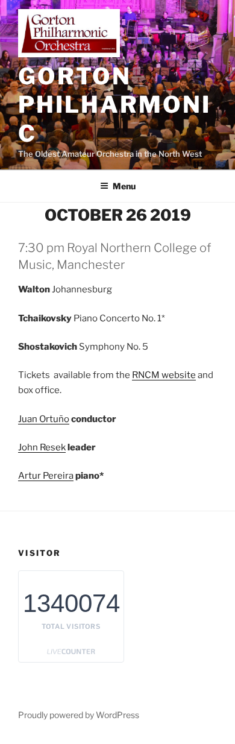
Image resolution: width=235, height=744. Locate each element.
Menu (124, 186)
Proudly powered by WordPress (78, 715)
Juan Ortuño (43, 419)
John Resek (42, 447)
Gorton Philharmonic (114, 104)
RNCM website (164, 375)
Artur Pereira (46, 475)
